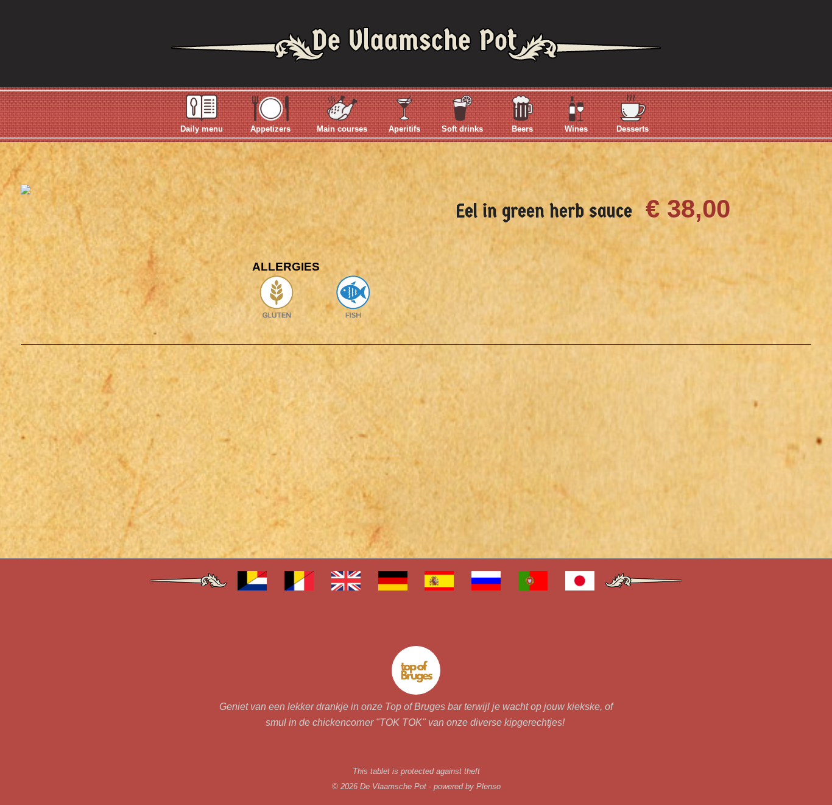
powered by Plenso (467, 786)
